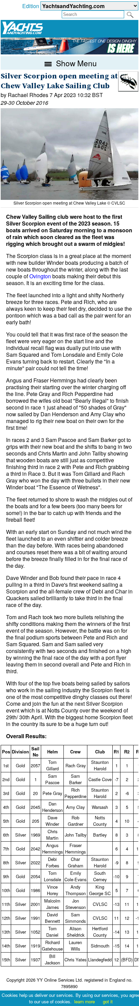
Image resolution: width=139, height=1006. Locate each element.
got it (108, 1001)
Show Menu (75, 62)
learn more (84, 1001)
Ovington (40, 276)
